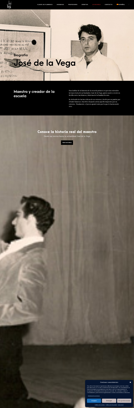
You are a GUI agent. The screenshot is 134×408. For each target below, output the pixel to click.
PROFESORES (72, 4)
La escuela (96, 4)
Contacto (108, 4)
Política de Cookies (100, 404)
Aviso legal (120, 404)
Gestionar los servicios (94, 395)
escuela (94, 91)
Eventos (85, 4)
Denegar (109, 401)
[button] (130, 382)
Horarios (60, 4)
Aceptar (94, 401)
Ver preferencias (124, 401)
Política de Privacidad (111, 404)
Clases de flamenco (45, 4)
